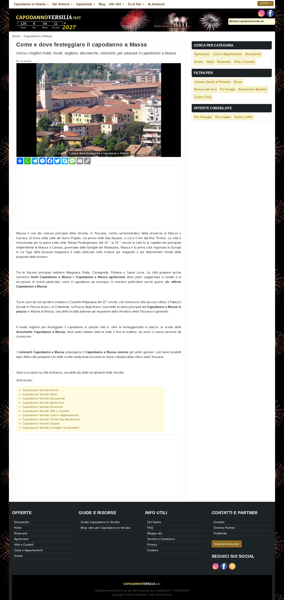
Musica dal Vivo (205, 89)
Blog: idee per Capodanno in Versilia (105, 527)
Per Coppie (223, 117)
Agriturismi (202, 54)
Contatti (219, 522)
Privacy (152, 544)
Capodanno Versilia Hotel (39, 394)
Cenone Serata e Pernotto (212, 81)
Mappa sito (154, 533)
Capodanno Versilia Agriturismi (43, 402)
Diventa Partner (224, 527)
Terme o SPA (243, 117)
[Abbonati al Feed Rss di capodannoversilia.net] (232, 566)
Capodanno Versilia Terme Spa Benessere (51, 419)
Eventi (198, 61)
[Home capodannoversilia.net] (60, 16)
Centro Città (202, 97)
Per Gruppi (227, 89)
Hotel (210, 61)
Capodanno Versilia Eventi (40, 390)
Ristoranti (224, 61)
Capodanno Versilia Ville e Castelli (45, 411)
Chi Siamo (154, 522)
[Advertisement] (98, 194)
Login (264, 3)
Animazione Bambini (252, 89)
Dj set (238, 81)
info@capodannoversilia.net (248, 21)
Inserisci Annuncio (226, 544)
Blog (102, 4)
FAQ (150, 527)
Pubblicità (220, 533)
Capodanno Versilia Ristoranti (42, 406)
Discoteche (253, 54)
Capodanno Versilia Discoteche (43, 398)
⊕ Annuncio (156, 4)
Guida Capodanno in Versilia (100, 522)
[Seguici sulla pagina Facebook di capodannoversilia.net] (270, 13)
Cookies (152, 550)
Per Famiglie (203, 117)
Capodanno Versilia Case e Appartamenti (50, 415)
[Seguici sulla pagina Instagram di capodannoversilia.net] (261, 13)
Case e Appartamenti (227, 54)
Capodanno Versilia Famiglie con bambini (50, 427)
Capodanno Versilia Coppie (40, 423)
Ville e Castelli (244, 61)
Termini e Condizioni (161, 539)
